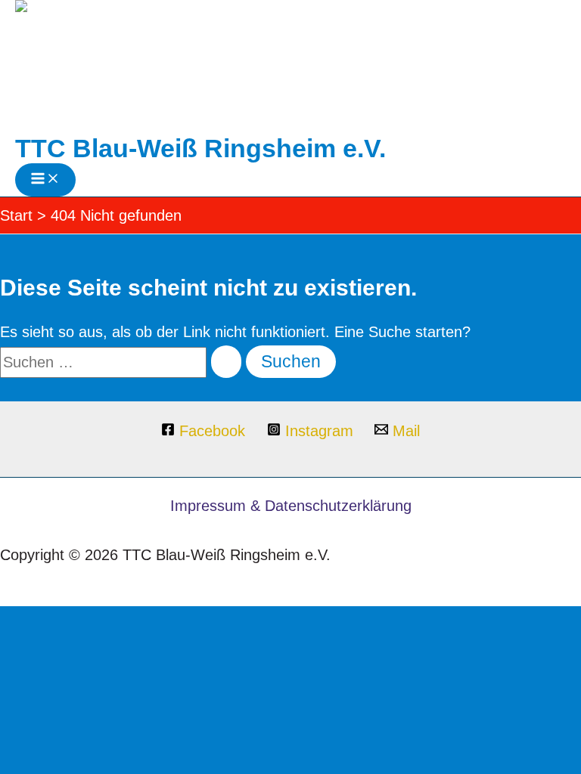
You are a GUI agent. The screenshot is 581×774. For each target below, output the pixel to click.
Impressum (208, 505)
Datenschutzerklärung (338, 505)
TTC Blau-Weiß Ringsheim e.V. (200, 148)
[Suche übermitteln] (226, 361)
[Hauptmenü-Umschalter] (45, 180)
